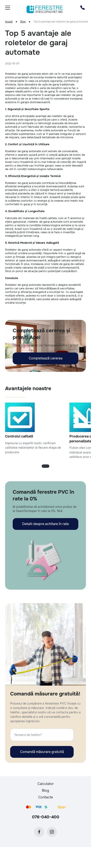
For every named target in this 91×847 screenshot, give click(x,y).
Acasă (8, 21)
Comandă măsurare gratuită (42, 752)
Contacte (45, 797)
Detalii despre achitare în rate (45, 524)
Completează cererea (45, 358)
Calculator (45, 784)
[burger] (7, 7)
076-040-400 (45, 817)
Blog (23, 21)
